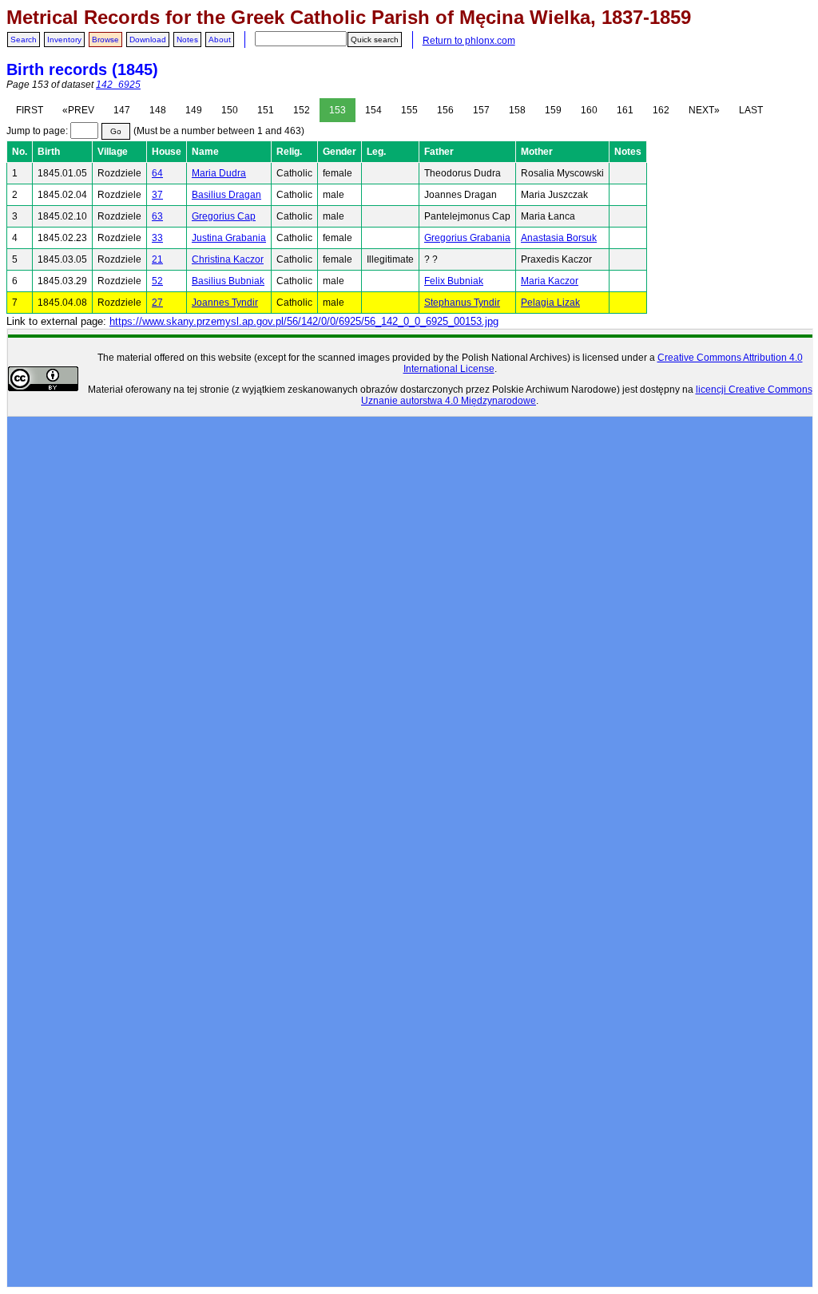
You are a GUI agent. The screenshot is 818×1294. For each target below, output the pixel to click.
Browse (105, 39)
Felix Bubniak (453, 281)
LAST (751, 110)
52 (157, 281)
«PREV (78, 110)
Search (23, 39)
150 (229, 110)
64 (157, 173)
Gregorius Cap (224, 216)
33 (157, 237)
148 (157, 110)
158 (517, 110)
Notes (187, 39)
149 (193, 110)
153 (337, 110)
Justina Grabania (229, 237)
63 (157, 216)
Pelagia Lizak (550, 302)
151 (265, 110)
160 (589, 110)
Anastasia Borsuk (559, 237)
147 (121, 110)
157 (481, 110)
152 (301, 110)
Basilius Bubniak (228, 281)
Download (147, 39)
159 (553, 110)
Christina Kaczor (228, 259)
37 (157, 194)
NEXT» (704, 110)
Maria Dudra (219, 173)
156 (445, 110)
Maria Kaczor (549, 281)
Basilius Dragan (226, 194)
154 (373, 110)
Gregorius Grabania (467, 237)
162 (661, 110)
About (219, 39)
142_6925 (118, 84)
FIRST (29, 110)
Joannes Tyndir (225, 302)
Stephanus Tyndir (462, 302)
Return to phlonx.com (469, 40)
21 (157, 259)
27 (157, 302)
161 (625, 110)
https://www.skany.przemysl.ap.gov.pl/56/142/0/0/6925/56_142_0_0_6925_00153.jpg (303, 321)
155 (409, 110)
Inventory (64, 39)
